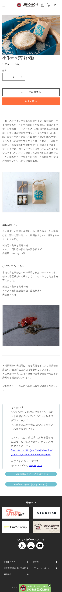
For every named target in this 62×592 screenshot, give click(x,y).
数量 (4, 70)
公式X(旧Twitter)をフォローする (31, 473)
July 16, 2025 (35, 465)
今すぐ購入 (31, 101)
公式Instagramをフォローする (31, 484)
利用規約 (7, 574)
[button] (3, 5)
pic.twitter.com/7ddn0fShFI (36, 454)
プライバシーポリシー (42, 568)
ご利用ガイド (9, 562)
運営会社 (36, 562)
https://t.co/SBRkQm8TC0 (24, 450)
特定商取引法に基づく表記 (15, 568)
